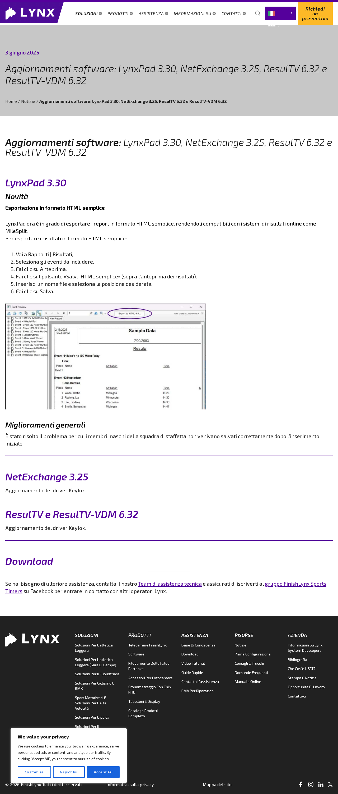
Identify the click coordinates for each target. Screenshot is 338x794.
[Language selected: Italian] (280, 13)
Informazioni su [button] (193, 13)
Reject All (69, 772)
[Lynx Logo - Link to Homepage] (34, 639)
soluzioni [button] (86, 13)
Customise (34, 772)
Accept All (103, 772)
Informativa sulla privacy (130, 784)
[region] (69, 755)
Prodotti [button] (118, 13)
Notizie (28, 101)
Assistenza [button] (151, 13)
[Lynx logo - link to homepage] (32, 12)
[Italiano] (280, 13)
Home (11, 101)
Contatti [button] (232, 13)
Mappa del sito (217, 784)
